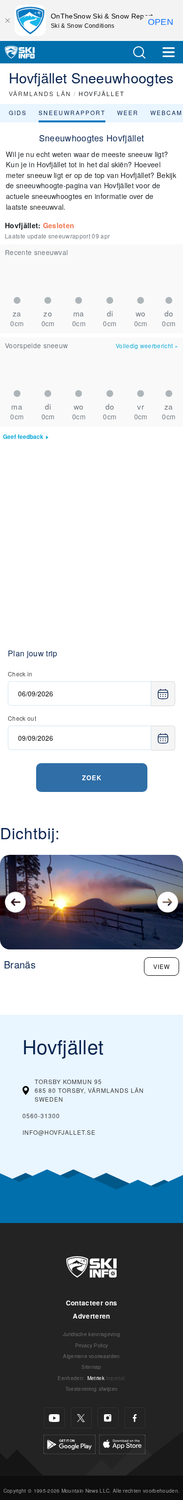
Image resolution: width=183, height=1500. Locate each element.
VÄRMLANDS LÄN (40, 93)
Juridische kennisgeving (91, 1334)
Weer (128, 112)
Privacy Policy (91, 1345)
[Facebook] (134, 1417)
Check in (20, 674)
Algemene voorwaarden (91, 1356)
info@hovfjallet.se (59, 1132)
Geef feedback (23, 437)
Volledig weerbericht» (147, 345)
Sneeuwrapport (72, 112)
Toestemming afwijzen (91, 1388)
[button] (139, 52)
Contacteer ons (91, 1302)
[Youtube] (54, 1417)
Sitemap (91, 1366)
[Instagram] (108, 1417)
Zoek (92, 777)
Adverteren (91, 1316)
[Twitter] (81, 1417)
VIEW (161, 966)
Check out (22, 718)
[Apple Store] (122, 1443)
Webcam (166, 112)
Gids (18, 112)
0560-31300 (41, 1115)
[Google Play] (69, 1443)
